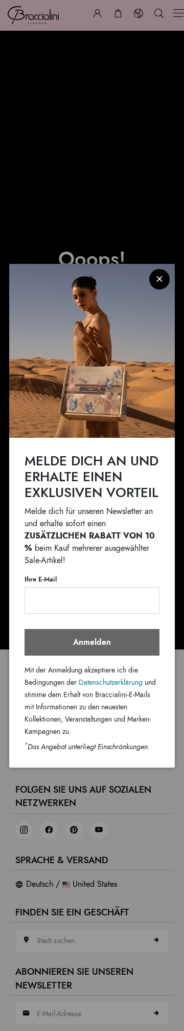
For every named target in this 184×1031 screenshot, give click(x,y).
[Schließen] (159, 279)
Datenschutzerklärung (111, 682)
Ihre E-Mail (41, 579)
